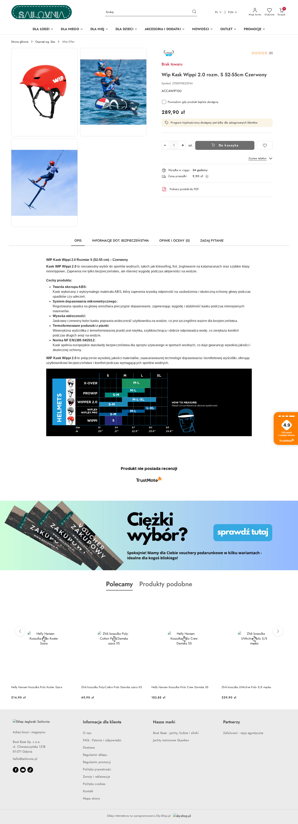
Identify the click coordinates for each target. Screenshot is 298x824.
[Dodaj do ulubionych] (265, 145)
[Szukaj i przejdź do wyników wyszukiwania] (194, 12)
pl (216, 12)
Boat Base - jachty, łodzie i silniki (176, 733)
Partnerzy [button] (231, 722)
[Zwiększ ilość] (183, 145)
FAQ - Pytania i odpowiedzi (102, 740)
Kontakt (88, 791)
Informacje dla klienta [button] (102, 722)
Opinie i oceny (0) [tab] (174, 240)
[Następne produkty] (278, 631)
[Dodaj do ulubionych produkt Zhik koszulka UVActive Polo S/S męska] (282, 600)
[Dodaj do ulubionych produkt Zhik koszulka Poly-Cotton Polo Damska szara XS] (142, 600)
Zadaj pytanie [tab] (212, 240)
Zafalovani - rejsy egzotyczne (243, 733)
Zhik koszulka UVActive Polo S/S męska (246, 687)
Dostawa (89, 747)
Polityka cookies (94, 784)
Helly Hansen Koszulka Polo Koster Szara (36, 687)
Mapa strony (91, 798)
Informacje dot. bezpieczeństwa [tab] (120, 240)
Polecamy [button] (119, 584)
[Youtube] (23, 770)
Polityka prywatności (97, 769)
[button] (44, 92)
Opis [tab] (78, 240)
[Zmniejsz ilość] (165, 145)
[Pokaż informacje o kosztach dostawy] (207, 176)
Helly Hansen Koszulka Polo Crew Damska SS (179, 687)
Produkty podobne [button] (165, 584)
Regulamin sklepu (95, 754)
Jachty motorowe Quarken (171, 740)
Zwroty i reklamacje (96, 776)
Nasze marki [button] (164, 722)
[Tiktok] (30, 770)
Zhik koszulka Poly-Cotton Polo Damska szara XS (111, 687)
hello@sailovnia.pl (25, 758)
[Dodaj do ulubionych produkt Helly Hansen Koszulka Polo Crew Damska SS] (212, 600)
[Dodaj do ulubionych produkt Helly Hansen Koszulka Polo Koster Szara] (72, 600)
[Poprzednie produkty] (20, 631)
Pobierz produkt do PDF (184, 189)
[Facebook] (15, 770)
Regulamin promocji (97, 762)
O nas (87, 733)
